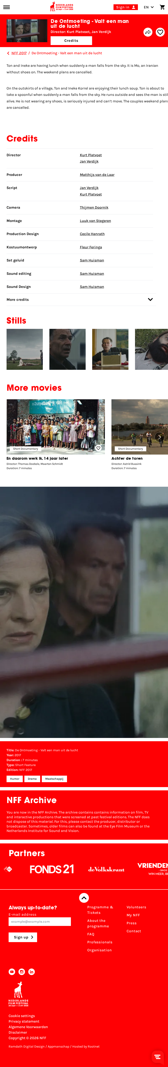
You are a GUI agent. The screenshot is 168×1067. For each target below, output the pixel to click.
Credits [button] (71, 40)
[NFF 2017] (8, 53)
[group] (56, 435)
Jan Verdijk (89, 161)
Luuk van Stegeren (95, 220)
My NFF (133, 915)
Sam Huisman (92, 260)
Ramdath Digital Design (27, 1046)
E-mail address (22, 914)
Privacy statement (24, 1021)
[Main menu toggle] (6, 7)
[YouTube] (12, 972)
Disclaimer (18, 1032)
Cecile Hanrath (92, 234)
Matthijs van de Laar (97, 174)
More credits (18, 299)
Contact (134, 931)
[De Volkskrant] (91, 869)
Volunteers (136, 907)
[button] (159, 437)
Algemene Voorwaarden (28, 1027)
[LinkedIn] (31, 972)
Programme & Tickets (100, 910)
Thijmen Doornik (94, 207)
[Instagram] (21, 972)
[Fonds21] (36, 869)
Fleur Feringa (91, 247)
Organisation (99, 950)
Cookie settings (22, 1016)
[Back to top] (84, 898)
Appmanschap (58, 1046)
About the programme (98, 923)
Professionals (99, 942)
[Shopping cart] (162, 7)
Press (132, 923)
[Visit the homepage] (61, 7)
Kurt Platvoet (91, 155)
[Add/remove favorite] (160, 32)
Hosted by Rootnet (86, 1046)
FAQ (90, 934)
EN (146, 7)
